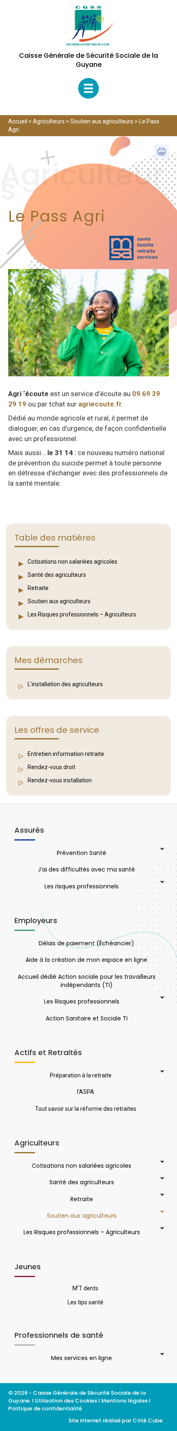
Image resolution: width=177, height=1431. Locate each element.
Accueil (17, 121)
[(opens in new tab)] (135, 247)
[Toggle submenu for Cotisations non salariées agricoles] (161, 1162)
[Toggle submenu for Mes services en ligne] (161, 1354)
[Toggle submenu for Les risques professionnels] (161, 882)
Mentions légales (124, 1401)
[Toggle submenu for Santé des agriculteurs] (161, 1179)
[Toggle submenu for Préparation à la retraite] (161, 1072)
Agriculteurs (49, 121)
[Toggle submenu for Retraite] (161, 1195)
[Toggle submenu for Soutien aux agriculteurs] (161, 1212)
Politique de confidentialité (45, 1408)
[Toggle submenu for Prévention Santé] (161, 849)
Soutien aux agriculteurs (101, 121)
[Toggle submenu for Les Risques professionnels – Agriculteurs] (161, 1229)
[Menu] (88, 88)
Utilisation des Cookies (66, 1401)
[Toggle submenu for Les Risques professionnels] (161, 998)
